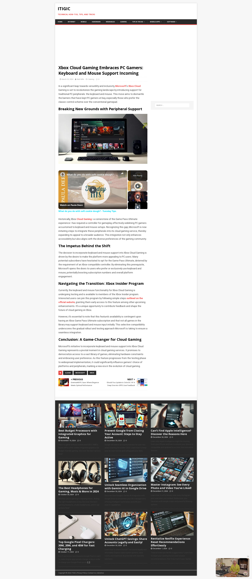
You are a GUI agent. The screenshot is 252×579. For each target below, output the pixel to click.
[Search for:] (172, 105)
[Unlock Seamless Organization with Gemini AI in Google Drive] (126, 480)
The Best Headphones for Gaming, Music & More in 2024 (78, 489)
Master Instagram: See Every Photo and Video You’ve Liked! (171, 486)
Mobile (83, 22)
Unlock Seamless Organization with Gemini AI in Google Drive (125, 486)
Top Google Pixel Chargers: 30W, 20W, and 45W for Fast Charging (76, 545)
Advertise (100, 573)
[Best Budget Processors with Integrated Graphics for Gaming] (79, 426)
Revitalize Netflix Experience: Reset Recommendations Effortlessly (171, 542)
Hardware (96, 22)
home (60, 22)
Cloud (137, 86)
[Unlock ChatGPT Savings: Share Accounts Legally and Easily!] (126, 534)
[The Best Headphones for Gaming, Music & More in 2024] (79, 483)
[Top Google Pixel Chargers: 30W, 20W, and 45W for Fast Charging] (79, 537)
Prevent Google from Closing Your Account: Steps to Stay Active (124, 434)
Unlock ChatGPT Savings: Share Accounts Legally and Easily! (126, 540)
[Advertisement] (126, 43)
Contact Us (92, 573)
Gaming (123, 22)
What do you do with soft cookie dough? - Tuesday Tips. (92, 174)
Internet (71, 22)
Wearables (110, 22)
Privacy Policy (82, 573)
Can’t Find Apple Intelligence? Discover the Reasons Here (171, 432)
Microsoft (120, 86)
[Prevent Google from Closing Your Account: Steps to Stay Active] (126, 426)
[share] (122, 173)
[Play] (137, 186)
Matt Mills (80, 79)
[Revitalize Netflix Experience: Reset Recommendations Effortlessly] (172, 534)
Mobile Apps (155, 22)
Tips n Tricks (137, 22)
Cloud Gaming (84, 219)
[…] (89, 562)
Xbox (131, 86)
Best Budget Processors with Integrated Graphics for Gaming (77, 434)
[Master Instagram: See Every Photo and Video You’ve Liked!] (172, 480)
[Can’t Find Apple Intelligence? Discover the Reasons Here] (172, 426)
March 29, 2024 (67, 79)
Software (171, 22)
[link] (62, 174)
